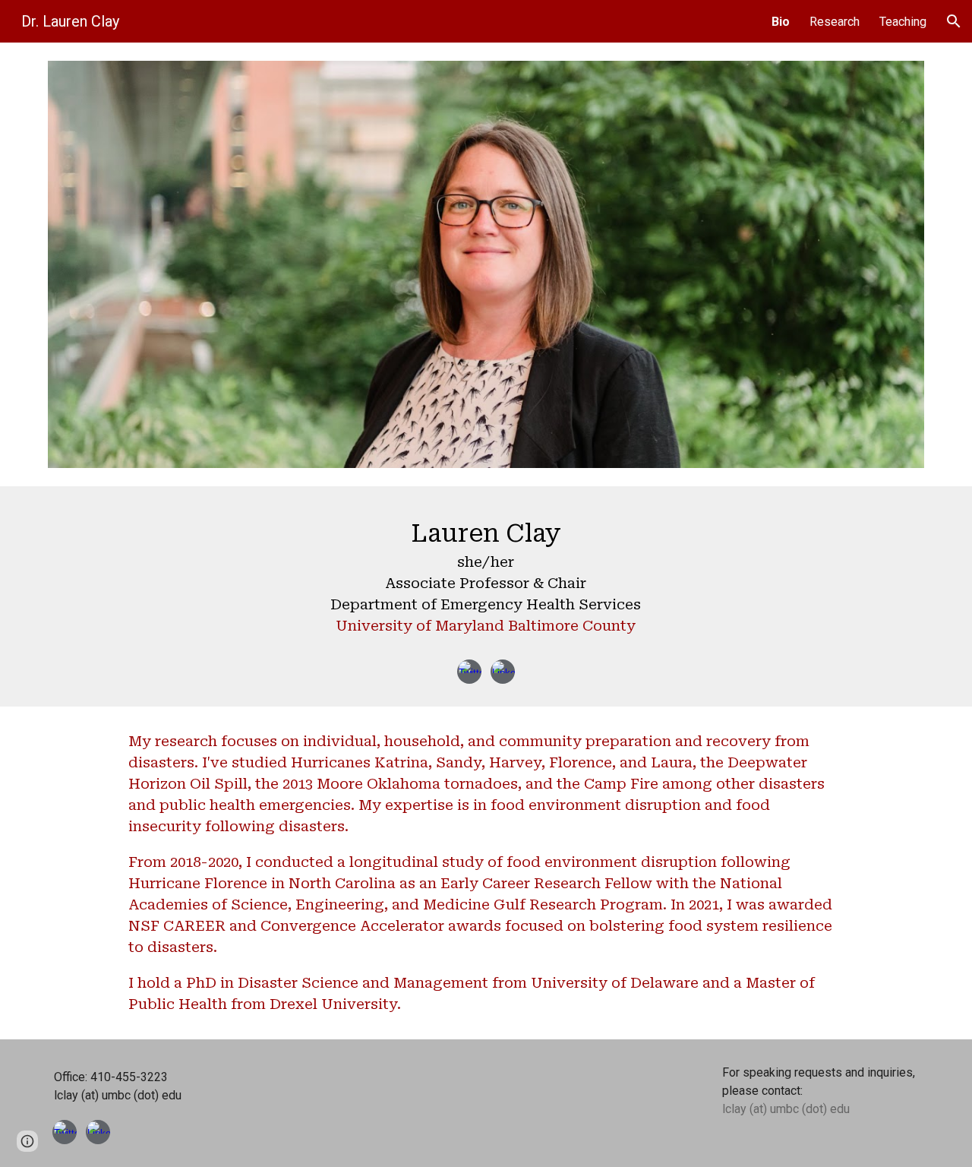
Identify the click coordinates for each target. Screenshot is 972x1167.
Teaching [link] (902, 21)
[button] (954, 21)
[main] (485, 580)
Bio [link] (781, 21)
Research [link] (834, 21)
